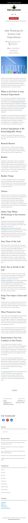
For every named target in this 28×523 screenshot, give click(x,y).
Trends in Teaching (5, 492)
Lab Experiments (14, 50)
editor (16, 43)
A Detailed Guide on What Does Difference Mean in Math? (13, 459)
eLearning (3, 481)
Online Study (4, 484)
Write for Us (3, 505)
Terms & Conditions (5, 508)
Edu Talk (14, 390)
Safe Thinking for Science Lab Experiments (14, 34)
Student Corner (4, 486)
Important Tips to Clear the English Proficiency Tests (13, 455)
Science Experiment (13, 53)
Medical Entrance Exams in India (9, 228)
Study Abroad (4, 489)
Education (3, 478)
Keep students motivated (18, 101)
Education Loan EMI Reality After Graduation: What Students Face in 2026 (13, 443)
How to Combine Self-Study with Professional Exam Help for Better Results (13, 452)
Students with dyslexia (6, 280)
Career (2, 469)
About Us (3, 503)
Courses (3, 472)
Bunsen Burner (15, 48)
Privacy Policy (4, 506)
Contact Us (3, 502)
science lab (6, 371)
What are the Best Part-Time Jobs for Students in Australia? (12, 447)
